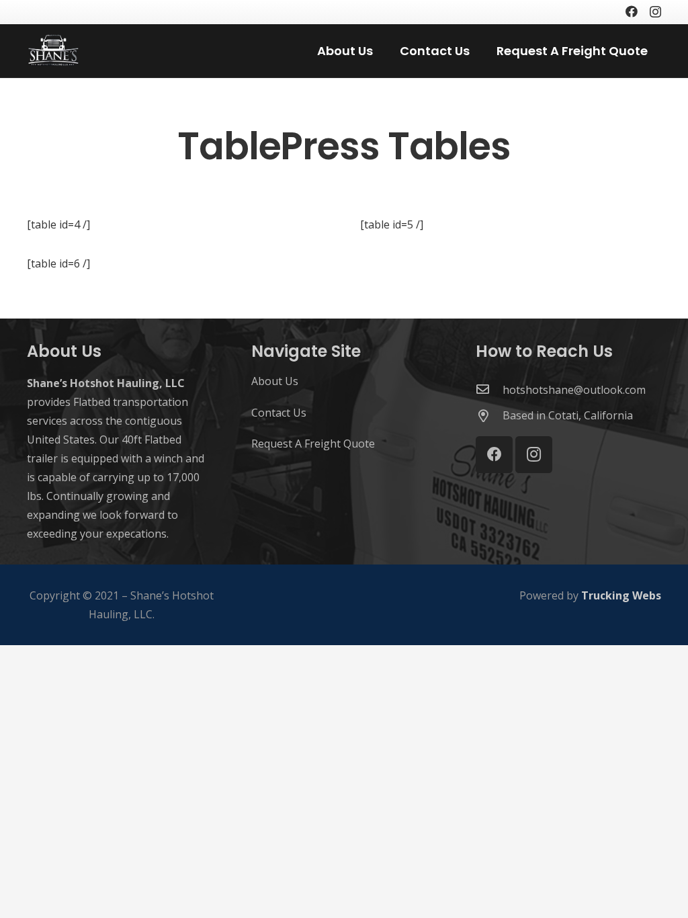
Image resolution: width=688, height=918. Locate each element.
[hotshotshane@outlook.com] (489, 389)
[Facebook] (632, 11)
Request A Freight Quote (313, 443)
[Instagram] (655, 12)
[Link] (53, 51)
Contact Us (278, 412)
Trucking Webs (621, 595)
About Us (274, 381)
